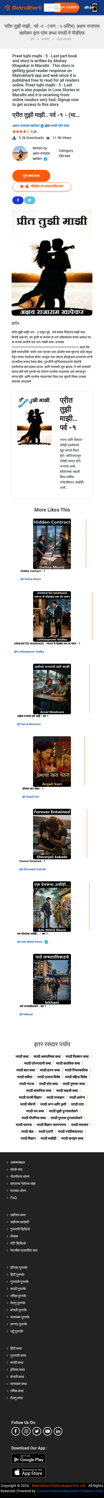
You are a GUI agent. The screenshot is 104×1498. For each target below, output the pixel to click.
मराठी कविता (24, 1077)
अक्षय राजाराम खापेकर (26, 126)
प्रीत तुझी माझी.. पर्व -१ (68, 414)
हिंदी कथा (16, 1348)
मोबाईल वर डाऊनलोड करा (46, 186)
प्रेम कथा (64, 156)
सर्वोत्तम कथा (17, 1215)
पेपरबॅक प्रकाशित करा (24, 1250)
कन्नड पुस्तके (18, 1324)
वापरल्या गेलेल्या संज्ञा (23, 1184)
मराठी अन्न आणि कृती (53, 1104)
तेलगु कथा (16, 1398)
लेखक (14, 1236)
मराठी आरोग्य (77, 1097)
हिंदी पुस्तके (17, 1275)
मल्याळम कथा (18, 1384)
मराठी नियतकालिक (76, 1070)
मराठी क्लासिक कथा (68, 1063)
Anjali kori (33, 796)
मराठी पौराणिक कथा (34, 1118)
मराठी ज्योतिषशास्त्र (70, 1132)
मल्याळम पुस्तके (19, 1317)
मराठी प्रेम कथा (59, 126)
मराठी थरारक (24, 1125)
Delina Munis (33, 579)
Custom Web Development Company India (70, 1491)
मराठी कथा (22, 1056)
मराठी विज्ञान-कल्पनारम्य (51, 1125)
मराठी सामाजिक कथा (38, 1091)
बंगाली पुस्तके (18, 1310)
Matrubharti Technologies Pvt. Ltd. (60, 1486)
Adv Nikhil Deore (32, 941)
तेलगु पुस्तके (17, 1303)
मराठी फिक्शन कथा (77, 1056)
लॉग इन (89, 7)
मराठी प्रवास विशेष (48, 1077)
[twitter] (37, 1431)
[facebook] (15, 1431)
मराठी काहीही (48, 1138)
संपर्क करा (16, 1169)
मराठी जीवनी (27, 1104)
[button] (56, 8)
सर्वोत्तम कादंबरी (19, 1222)
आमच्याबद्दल (17, 1162)
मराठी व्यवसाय (79, 1125)
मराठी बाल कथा (25, 1070)
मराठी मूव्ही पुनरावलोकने (63, 1111)
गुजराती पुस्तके (19, 1282)
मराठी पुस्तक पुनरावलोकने (66, 1118)
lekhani (28, 1014)
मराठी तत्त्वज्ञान (55, 1097)
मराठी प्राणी (46, 1132)
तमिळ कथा (16, 1391)
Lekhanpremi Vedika (31, 651)
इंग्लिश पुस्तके (18, 1267)
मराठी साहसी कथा (67, 1091)
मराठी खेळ (27, 1132)
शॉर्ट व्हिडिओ (18, 1243)
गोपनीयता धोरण (20, 1176)
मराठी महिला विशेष (76, 1077)
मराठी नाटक (26, 1084)
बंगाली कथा (17, 1377)
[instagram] (26, 1431)
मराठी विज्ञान (28, 1138)
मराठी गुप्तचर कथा (74, 1084)
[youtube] (47, 1431)
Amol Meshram (31, 724)
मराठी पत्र (77, 1104)
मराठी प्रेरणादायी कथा (37, 1063)
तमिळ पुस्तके (18, 1296)
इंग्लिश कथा (17, 1370)
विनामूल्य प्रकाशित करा (67, 7)
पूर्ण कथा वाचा (31, 176)
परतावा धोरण (18, 1191)
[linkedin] (58, 1431)
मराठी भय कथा (35, 1111)
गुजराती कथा (18, 1355)
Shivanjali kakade (35, 869)
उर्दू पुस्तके (16, 1331)
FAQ (13, 1198)
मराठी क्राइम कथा (72, 1138)
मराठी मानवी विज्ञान (30, 1097)
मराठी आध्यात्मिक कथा (47, 1056)
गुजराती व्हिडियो (20, 1229)
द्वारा (22, 579)
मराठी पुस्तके (18, 1289)
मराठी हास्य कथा (50, 1070)
